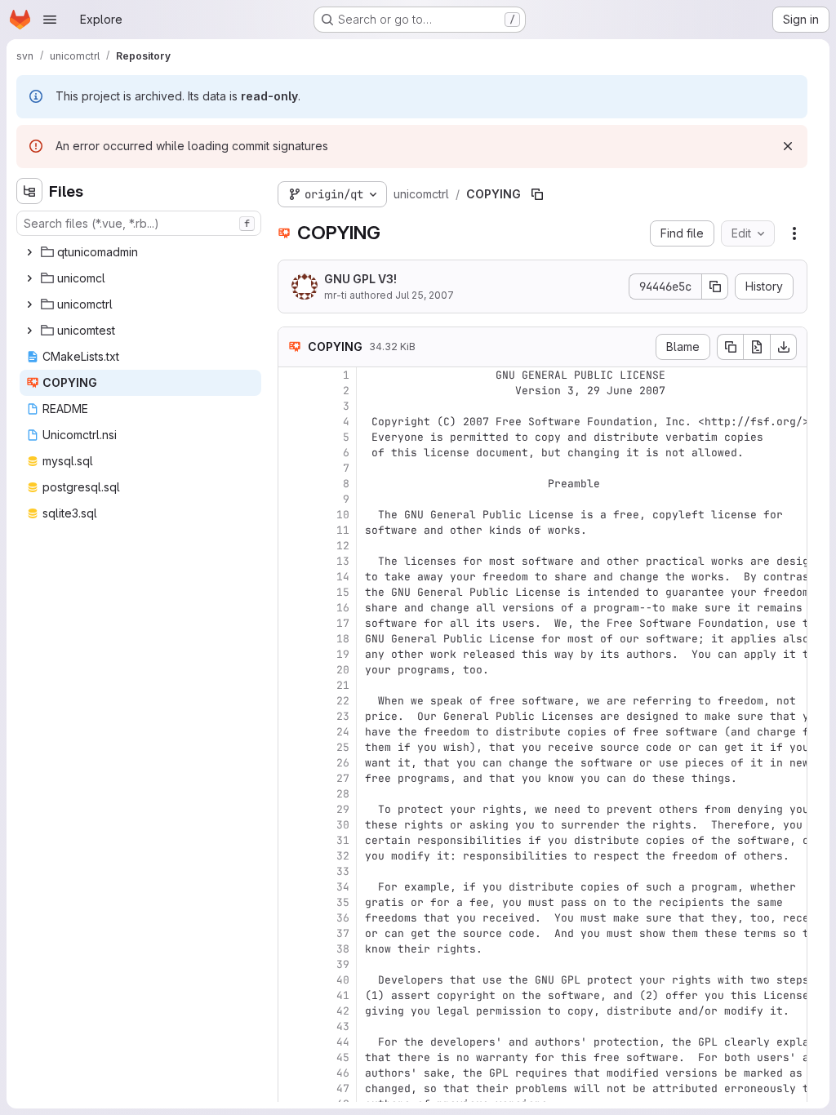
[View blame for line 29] (292, 809)
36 (342, 918)
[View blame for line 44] (292, 1042)
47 (342, 1088)
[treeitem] (140, 252)
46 (342, 1073)
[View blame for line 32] (292, 856)
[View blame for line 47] (292, 1088)
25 (342, 747)
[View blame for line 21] (292, 685)
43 (342, 1026)
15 (342, 592)
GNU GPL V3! (360, 279)
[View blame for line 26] (292, 763)
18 (342, 639)
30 (342, 825)
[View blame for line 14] (292, 576)
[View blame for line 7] (292, 468)
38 (342, 949)
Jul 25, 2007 (424, 295)
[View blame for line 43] (292, 1026)
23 (342, 716)
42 (342, 1011)
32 (342, 856)
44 (342, 1042)
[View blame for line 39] (292, 964)
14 (342, 577)
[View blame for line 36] (292, 918)
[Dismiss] (788, 146)
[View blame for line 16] (292, 607)
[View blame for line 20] (292, 669)
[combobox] (138, 223)
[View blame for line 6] (292, 452)
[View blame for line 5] (292, 437)
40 (342, 980)
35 (342, 902)
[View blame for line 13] (292, 561)
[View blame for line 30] (292, 825)
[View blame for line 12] (292, 545)
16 (342, 608)
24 (342, 732)
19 (342, 654)
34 (342, 887)
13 (342, 561)
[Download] (784, 347)
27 (342, 778)
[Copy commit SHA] (715, 286)
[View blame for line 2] (292, 390)
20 (342, 670)
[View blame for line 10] (292, 514)
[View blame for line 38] (292, 949)
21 (342, 685)
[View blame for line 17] (292, 623)
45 (342, 1057)
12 (342, 546)
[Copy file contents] (730, 347)
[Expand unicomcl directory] (29, 278)
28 (342, 794)
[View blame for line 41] (292, 995)
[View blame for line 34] (292, 887)
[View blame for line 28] (292, 794)
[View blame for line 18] (292, 638)
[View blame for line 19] (292, 654)
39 (342, 964)
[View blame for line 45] (292, 1057)
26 (342, 763)
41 (342, 995)
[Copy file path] (537, 194)
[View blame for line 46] (292, 1073)
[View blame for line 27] (292, 778)
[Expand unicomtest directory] (29, 330)
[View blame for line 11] (292, 530)
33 (342, 871)
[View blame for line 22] (292, 701)
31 (342, 840)
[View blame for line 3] (292, 406)
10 (342, 515)
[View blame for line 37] (292, 933)
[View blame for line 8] (292, 483)
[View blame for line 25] (292, 747)
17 (342, 623)
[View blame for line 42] (292, 1011)
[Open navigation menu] (50, 20)
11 (342, 530)
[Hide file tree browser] (29, 191)
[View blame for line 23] (292, 716)
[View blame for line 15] (292, 592)
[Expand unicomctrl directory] (29, 304)
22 (342, 701)
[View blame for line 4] (292, 421)
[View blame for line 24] (292, 732)
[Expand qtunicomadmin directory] (29, 252)
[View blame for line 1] (292, 375)
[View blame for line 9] (292, 499)
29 (342, 809)
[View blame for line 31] (292, 840)
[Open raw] (757, 347)
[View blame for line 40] (292, 980)
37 (342, 933)
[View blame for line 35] (292, 902)
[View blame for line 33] (292, 871)
